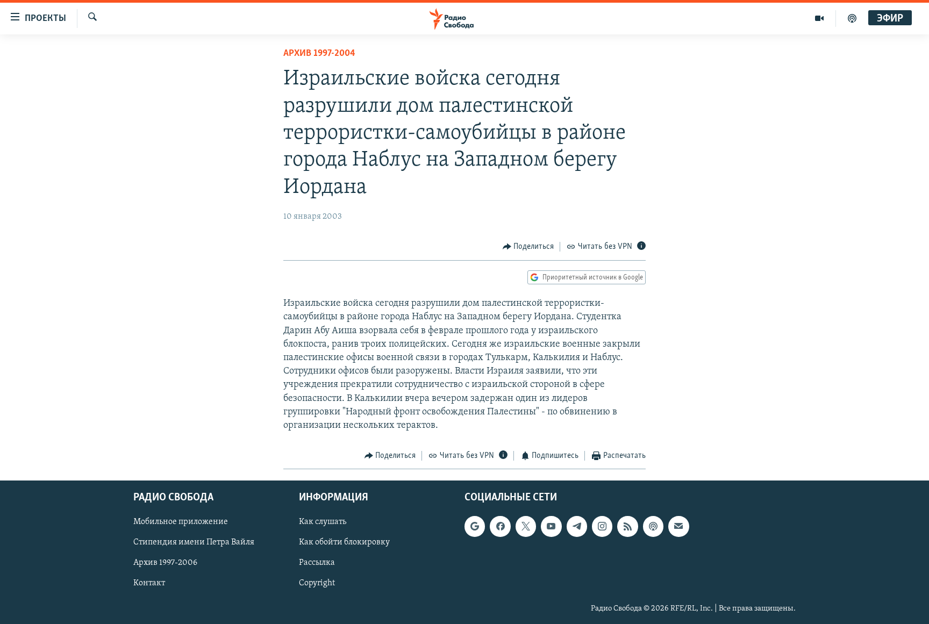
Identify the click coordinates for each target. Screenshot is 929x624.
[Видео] (819, 18)
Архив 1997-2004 (319, 54)
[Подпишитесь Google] (474, 526)
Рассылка (317, 562)
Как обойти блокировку (344, 542)
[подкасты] (852, 18)
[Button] (528, 247)
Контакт (149, 583)
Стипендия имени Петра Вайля (193, 542)
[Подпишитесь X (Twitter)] (526, 526)
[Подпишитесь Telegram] (577, 526)
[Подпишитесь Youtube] (551, 526)
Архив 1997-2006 (165, 562)
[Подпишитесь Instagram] (602, 526)
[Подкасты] (653, 526)
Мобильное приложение (180, 522)
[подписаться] (678, 526)
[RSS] (627, 526)
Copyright (317, 583)
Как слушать (322, 522)
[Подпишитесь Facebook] (500, 526)
